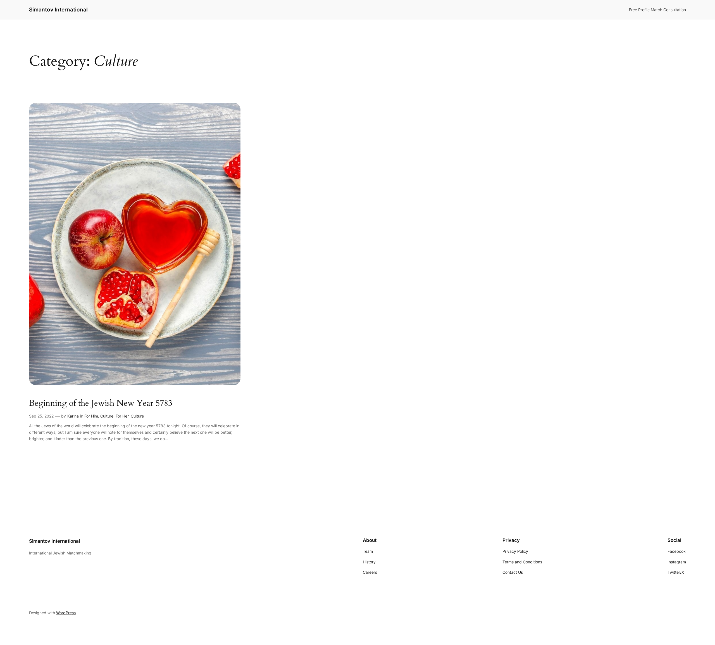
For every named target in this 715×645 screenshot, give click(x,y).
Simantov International (58, 9)
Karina (73, 416)
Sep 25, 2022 (41, 416)
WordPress (66, 612)
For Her (122, 416)
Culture (106, 416)
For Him (91, 416)
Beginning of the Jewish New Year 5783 (100, 404)
